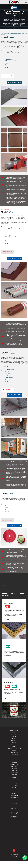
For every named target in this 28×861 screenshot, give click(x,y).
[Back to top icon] (14, 850)
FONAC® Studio (15, 746)
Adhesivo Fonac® (14, 795)
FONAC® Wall (14, 770)
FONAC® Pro (14, 738)
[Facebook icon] (11, 856)
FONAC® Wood (14, 750)
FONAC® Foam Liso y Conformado (14, 748)
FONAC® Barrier (15, 762)
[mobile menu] (26, 2)
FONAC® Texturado (14, 744)
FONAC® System (14, 740)
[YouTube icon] (13, 856)
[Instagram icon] (16, 856)
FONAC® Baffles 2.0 (14, 754)
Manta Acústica (14, 780)
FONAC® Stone (14, 742)
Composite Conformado (14, 781)
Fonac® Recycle (15, 803)
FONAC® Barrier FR (14, 766)
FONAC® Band (14, 774)
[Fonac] (14, 2)
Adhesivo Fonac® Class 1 (14, 797)
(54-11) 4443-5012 (14, 812)
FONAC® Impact (14, 772)
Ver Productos (6, 619)
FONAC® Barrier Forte (14, 764)
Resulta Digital (16, 854)
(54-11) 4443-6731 (14, 813)
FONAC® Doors (15, 768)
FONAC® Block (14, 787)
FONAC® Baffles (14, 752)
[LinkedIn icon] (14, 856)
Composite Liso (15, 783)
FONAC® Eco (14, 732)
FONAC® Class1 (14, 734)
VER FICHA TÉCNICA (6, 76)
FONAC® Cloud (14, 736)
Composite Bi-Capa (14, 785)
